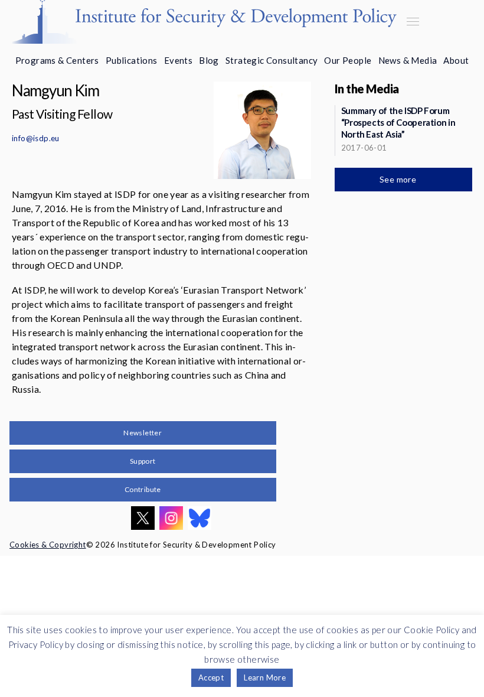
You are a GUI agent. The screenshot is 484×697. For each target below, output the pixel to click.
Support (143, 461)
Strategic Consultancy (271, 60)
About (456, 60)
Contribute (143, 489)
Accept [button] (211, 677)
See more (399, 179)
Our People (347, 60)
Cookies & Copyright (47, 544)
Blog (209, 60)
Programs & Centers (57, 60)
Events (178, 60)
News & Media (407, 60)
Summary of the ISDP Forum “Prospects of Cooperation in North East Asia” (398, 122)
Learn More (265, 677)
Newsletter (142, 432)
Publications (132, 60)
